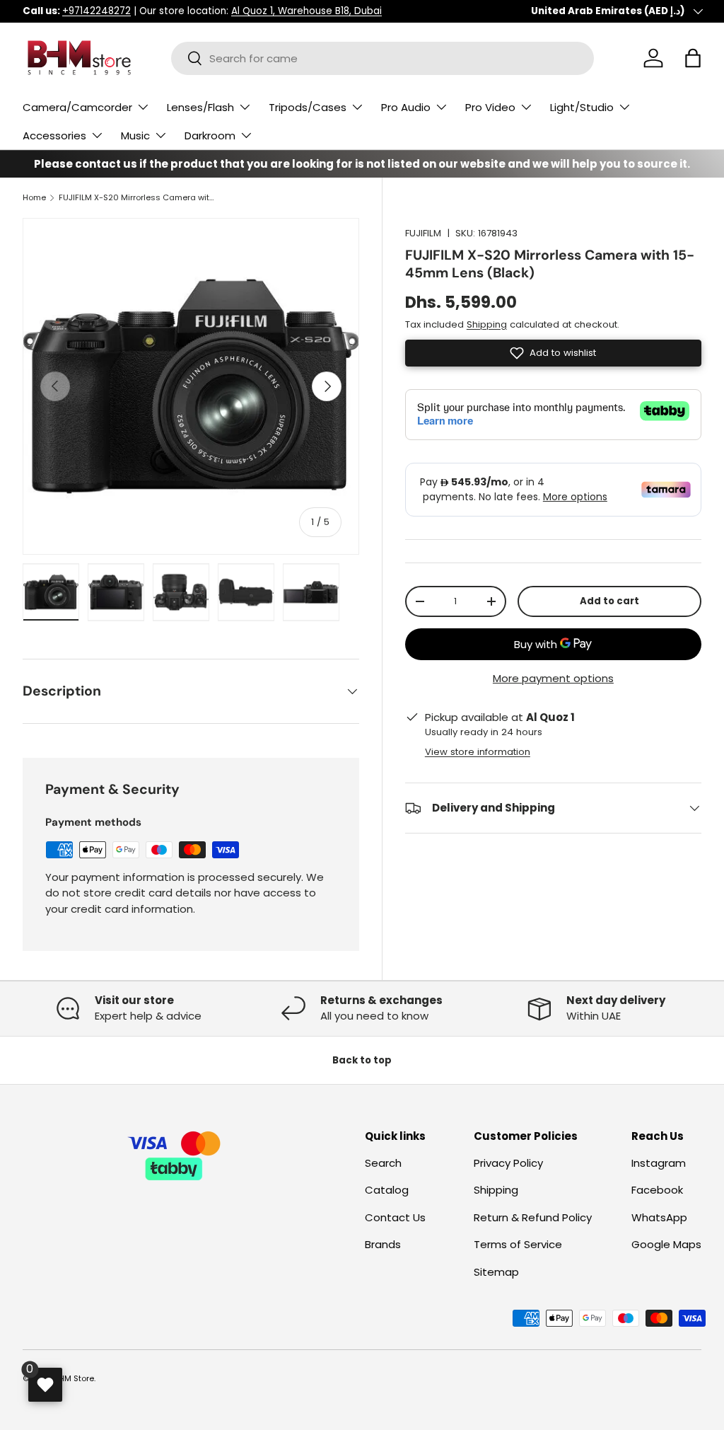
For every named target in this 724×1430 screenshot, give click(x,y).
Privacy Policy (508, 1162)
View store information (477, 752)
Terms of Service (518, 1244)
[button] (692, 58)
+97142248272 (96, 11)
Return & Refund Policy (533, 1217)
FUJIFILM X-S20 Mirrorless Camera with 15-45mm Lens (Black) (138, 198)
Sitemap (496, 1271)
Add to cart (609, 601)
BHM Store (74, 1378)
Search (383, 1162)
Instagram (658, 1162)
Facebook (657, 1189)
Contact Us (395, 1217)
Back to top (362, 1060)
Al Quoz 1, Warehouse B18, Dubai (306, 11)
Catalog (387, 1189)
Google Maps (666, 1244)
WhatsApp (659, 1217)
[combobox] (382, 58)
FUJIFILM (423, 233)
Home (34, 198)
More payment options (553, 678)
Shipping (487, 324)
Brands (383, 1244)
